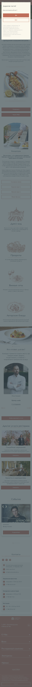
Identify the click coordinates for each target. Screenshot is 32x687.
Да (16, 15)
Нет (16, 20)
